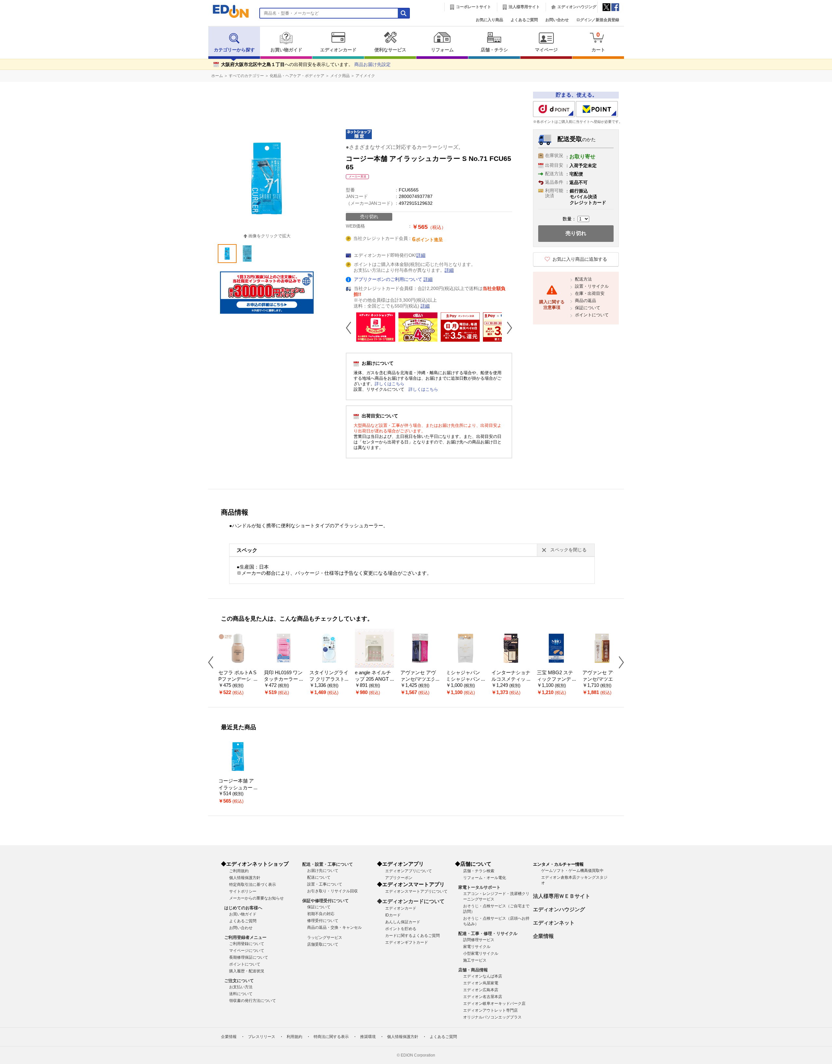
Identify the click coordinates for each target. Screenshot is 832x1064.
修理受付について (322, 920)
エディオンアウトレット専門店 (490, 1010)
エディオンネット (554, 923)
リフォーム (442, 49)
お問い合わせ (557, 20)
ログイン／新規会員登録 (597, 20)
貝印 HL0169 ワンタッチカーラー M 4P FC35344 (283, 679)
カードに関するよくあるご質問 (412, 935)
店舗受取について (322, 944)
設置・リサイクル (592, 286)
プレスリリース (261, 1036)
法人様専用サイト (524, 7)
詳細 (420, 255)
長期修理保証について (248, 957)
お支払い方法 (241, 987)
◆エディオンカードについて (411, 901)
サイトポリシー (242, 891)
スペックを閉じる (568, 549)
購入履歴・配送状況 (246, 971)
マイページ (546, 49)
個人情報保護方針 (244, 877)
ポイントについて (592, 314)
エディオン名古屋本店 (482, 996)
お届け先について (322, 870)
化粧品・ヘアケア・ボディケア (297, 75)
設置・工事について (324, 884)
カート (598, 41)
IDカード (393, 915)
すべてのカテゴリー (246, 75)
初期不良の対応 (320, 914)
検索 (16, 57)
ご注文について (239, 980)
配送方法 (583, 279)
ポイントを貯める (400, 928)
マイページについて (246, 950)
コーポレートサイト (473, 7)
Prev (351, 327)
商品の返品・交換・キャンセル (334, 927)
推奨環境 (368, 1036)
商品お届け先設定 (372, 64)
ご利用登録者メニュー (245, 937)
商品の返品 (585, 300)
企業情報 (543, 936)
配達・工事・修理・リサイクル (487, 933)
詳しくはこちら (389, 383)
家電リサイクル (476, 946)
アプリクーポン (398, 877)
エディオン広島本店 (480, 990)
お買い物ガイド (286, 49)
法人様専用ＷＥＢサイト (561, 896)
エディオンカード (338, 49)
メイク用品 (340, 75)
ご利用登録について (246, 943)
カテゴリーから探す (234, 49)
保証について (587, 307)
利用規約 (294, 1036)
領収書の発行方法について (252, 1000)
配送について (319, 877)
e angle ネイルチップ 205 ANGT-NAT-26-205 (374, 679)
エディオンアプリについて (408, 871)
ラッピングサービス (324, 937)
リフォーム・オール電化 (484, 877)
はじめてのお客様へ (243, 907)
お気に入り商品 (489, 20)
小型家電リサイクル (480, 953)
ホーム (217, 75)
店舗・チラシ (494, 49)
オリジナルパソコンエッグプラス (492, 1017)
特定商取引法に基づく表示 (252, 884)
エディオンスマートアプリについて (416, 891)
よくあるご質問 (524, 20)
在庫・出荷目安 (589, 293)
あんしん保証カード (402, 922)
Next (507, 327)
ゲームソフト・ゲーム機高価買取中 (572, 870)
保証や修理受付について (325, 900)
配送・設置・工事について (327, 864)
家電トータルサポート (479, 887)
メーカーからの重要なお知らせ (256, 898)
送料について (241, 994)
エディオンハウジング (576, 7)
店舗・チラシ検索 (478, 871)
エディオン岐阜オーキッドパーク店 (494, 1003)
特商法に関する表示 (331, 1036)
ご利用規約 (239, 871)
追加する (100, 56)
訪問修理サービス (478, 940)
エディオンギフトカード (406, 942)
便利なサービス (390, 49)
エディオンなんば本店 (482, 976)
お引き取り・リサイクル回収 (332, 891)
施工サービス (475, 960)
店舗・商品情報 (473, 969)
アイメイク (365, 75)
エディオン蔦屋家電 (480, 983)
